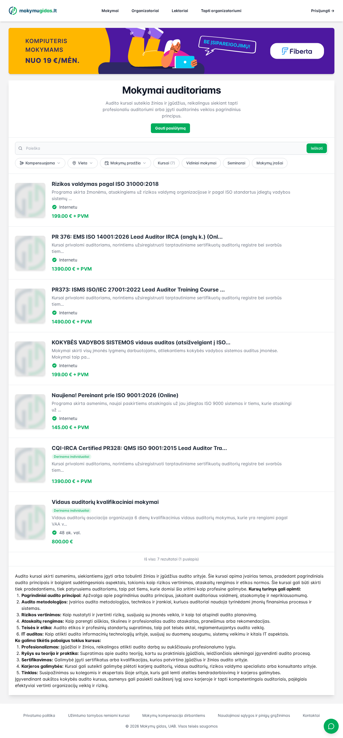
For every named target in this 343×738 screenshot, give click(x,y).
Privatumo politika (39, 715)
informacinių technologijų (108, 634)
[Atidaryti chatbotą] (331, 726)
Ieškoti (317, 148)
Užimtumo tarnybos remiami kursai (98, 715)
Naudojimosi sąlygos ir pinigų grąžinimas (254, 715)
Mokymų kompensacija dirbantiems (173, 715)
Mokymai (110, 10)
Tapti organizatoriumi (221, 10)
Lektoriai (180, 10)
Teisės (28, 627)
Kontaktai (311, 715)
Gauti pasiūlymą (170, 128)
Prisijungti (322, 10)
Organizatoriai (145, 10)
